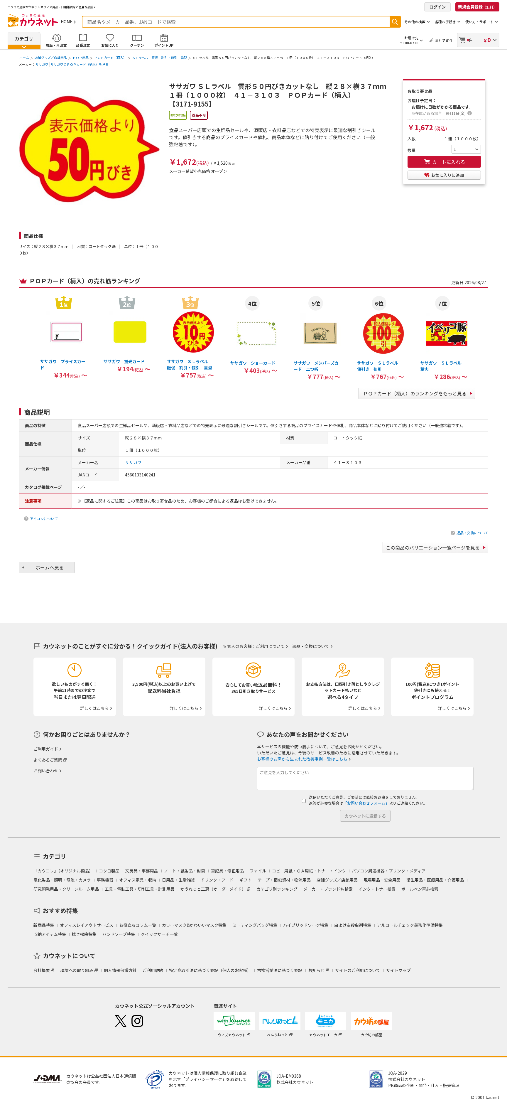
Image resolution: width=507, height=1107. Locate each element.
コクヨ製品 (109, 871)
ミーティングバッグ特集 (254, 925)
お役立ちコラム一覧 (137, 925)
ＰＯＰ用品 (80, 57)
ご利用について (270, 646)
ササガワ (42, 64)
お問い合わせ (45, 771)
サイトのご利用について (357, 970)
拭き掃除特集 (84, 934)
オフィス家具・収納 (137, 880)
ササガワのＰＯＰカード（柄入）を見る (79, 64)
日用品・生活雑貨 (178, 880)
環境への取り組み (76, 970)
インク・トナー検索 (377, 889)
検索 (395, 21)
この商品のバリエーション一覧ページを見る (433, 547)
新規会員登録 (477, 7)
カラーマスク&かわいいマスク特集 (194, 925)
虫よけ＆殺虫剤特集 (352, 925)
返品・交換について (472, 532)
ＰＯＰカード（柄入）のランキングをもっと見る (415, 393)
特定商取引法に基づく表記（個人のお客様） (210, 970)
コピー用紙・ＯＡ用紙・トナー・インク (309, 871)
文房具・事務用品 (141, 871)
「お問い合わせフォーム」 (366, 803)
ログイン (437, 7)
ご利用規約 (153, 970)
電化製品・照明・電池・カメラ (62, 880)
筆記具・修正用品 (227, 871)
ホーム (24, 57)
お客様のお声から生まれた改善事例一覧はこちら (302, 759)
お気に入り (110, 45)
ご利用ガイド (45, 749)
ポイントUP (163, 45)
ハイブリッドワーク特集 (305, 925)
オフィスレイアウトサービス (86, 925)
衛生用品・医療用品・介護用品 (435, 880)
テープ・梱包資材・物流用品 (284, 880)
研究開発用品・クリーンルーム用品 (66, 889)
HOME (66, 21)
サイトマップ (398, 970)
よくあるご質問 (47, 760)
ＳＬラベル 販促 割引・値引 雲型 (159, 57)
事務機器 (105, 880)
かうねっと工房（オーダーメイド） (213, 889)
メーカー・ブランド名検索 (328, 889)
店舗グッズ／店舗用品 (51, 57)
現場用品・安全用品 (382, 880)
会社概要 (41, 970)
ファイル (258, 871)
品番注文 (83, 45)
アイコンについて (44, 518)
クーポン (137, 45)
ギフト (245, 880)
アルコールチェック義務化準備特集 (410, 925)
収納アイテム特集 (49, 934)
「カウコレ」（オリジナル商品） (63, 871)
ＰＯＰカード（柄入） (110, 57)
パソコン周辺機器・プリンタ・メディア (388, 871)
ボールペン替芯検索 (419, 889)
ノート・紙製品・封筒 (184, 871)
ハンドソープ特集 (118, 934)
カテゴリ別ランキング (277, 889)
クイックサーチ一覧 (159, 934)
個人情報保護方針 (120, 970)
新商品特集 (43, 925)
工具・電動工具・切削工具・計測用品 (140, 889)
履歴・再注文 (56, 45)
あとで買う (443, 40)
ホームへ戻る (50, 567)
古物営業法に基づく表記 (279, 970)
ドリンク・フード (217, 880)
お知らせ (316, 970)
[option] (63, 337)
